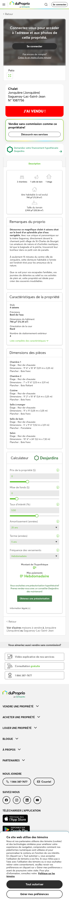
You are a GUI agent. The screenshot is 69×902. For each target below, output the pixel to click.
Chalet (13, 89)
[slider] (27, 481)
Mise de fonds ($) (19, 487)
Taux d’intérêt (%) (20, 504)
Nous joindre (12, 773)
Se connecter (59, 4)
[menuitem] (34, 706)
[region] (34, 866)
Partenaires (11, 760)
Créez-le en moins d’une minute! (34, 57)
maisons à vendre (32, 627)
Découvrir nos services (34, 134)
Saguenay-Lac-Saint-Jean (39, 630)
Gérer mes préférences (34, 894)
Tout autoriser (34, 884)
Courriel (46, 781)
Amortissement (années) (24, 521)
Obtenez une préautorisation (34, 598)
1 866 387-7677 (18, 781)
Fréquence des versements (25, 550)
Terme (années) (18, 535)
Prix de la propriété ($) (23, 470)
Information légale (18, 608)
